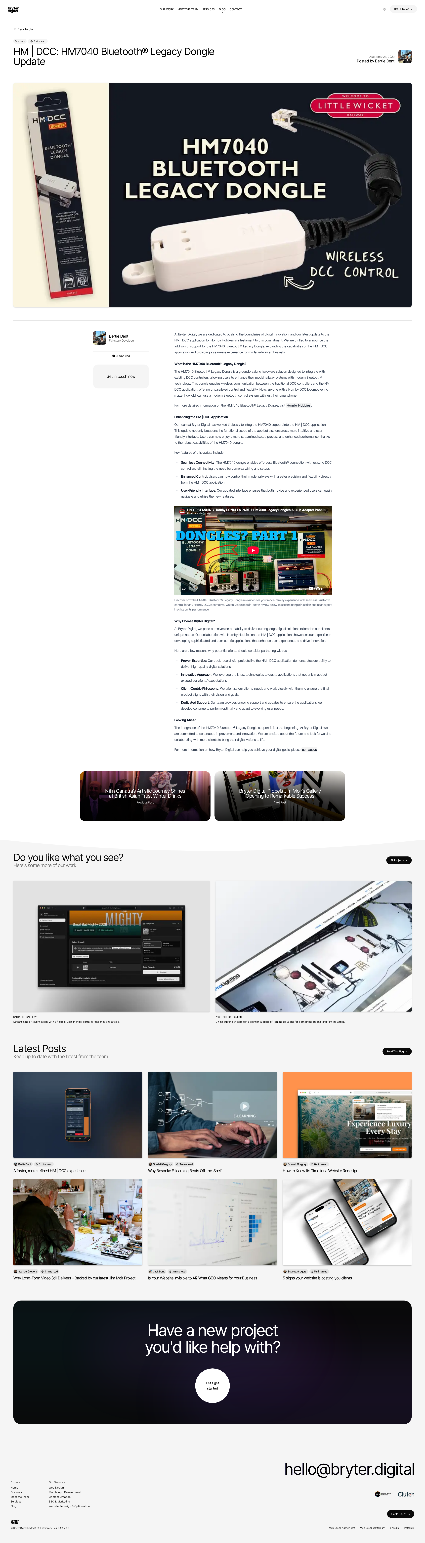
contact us (309, 750)
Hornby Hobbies (298, 405)
